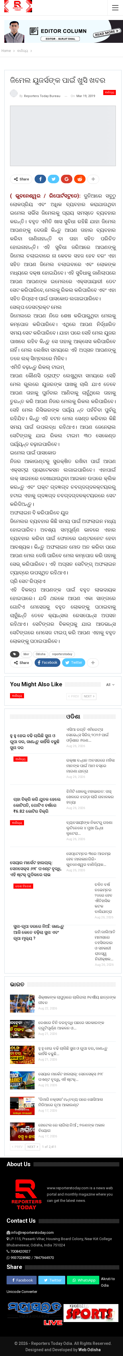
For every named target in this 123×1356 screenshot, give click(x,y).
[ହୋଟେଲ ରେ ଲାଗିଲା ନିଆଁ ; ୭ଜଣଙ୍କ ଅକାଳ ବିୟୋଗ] (22, 1131)
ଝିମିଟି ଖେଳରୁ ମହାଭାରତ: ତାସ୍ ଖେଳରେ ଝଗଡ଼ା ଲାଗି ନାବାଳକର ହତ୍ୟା (90, 796)
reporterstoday (62, 654)
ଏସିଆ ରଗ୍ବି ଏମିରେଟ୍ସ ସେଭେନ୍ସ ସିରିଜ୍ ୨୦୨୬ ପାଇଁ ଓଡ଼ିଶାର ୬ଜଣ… (87, 735)
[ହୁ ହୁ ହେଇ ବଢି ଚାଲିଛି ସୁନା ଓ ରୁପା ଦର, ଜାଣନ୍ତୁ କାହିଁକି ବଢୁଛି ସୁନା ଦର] (36, 711)
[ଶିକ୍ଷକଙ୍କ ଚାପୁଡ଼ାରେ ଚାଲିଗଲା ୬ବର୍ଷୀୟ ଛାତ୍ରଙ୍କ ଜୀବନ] (22, 1004)
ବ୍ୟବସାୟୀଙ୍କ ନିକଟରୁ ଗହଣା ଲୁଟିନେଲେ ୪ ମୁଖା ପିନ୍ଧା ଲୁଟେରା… (89, 828)
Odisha (40, 654)
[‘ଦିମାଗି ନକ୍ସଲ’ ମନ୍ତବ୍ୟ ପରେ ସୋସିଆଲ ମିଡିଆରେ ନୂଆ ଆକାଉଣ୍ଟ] (22, 1106)
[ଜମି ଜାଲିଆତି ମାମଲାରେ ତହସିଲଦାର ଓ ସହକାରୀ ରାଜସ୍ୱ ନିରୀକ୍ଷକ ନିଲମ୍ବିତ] (79, 965)
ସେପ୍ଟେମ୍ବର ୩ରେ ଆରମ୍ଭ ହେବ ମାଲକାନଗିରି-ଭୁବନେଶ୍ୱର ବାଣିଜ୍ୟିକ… (88, 859)
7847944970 (44, 1258)
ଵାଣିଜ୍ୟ (109, 92)
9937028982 (21, 1258)
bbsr (26, 654)
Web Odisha (89, 1349)
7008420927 (20, 1251)
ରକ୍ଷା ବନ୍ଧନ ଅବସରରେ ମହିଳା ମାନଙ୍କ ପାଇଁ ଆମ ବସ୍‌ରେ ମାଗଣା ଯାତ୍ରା (90, 765)
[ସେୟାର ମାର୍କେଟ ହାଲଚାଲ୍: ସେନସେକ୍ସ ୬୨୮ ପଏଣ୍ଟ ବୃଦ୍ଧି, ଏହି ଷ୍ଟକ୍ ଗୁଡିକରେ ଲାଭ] (22, 1080)
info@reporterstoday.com (32, 1232)
